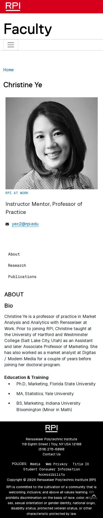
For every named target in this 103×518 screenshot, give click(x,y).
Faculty (27, 29)
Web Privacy (56, 464)
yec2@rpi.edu (25, 224)
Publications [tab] (22, 276)
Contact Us (52, 454)
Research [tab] (17, 265)
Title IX (81, 464)
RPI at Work (17, 193)
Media (35, 464)
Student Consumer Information (51, 469)
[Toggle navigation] (10, 44)
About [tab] (14, 254)
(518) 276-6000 (51, 449)
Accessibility (51, 474)
